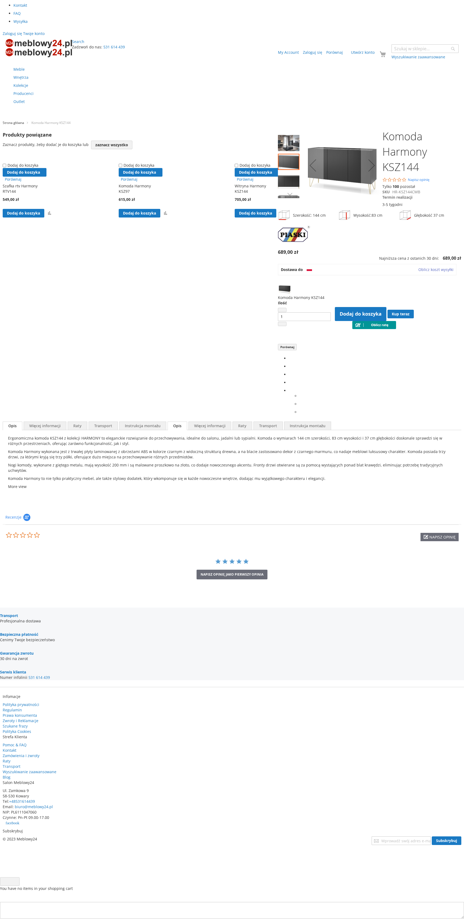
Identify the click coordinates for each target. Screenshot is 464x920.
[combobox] (425, 48)
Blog (6, 777)
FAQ (17, 13)
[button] (290, 141)
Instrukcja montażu (143, 425)
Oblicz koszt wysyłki (436, 269)
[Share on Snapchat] (300, 403)
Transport (103, 425)
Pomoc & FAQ (15, 744)
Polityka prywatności (21, 704)
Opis (12, 425)
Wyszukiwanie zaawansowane (29, 771)
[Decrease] (282, 310)
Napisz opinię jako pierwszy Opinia (232, 574)
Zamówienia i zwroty (21, 755)
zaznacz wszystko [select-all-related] (111, 144)
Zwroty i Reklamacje (20, 720)
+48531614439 (22, 801)
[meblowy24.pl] (38, 48)
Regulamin (12, 709)
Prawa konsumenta (20, 715)
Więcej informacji (45, 425)
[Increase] (282, 324)
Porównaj (287, 347)
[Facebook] (290, 358)
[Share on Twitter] (290, 366)
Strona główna (13, 122)
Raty (77, 425)
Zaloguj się (312, 52)
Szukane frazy (15, 726)
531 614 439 (114, 46)
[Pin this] (290, 382)
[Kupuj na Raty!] (374, 327)
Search (78, 41)
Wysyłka (20, 21)
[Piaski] (294, 244)
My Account (288, 52)
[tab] (12, 426)
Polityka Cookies (17, 731)
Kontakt (20, 5)
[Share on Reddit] (300, 412)
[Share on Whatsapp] (300, 395)
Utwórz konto (363, 52)
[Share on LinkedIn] (290, 374)
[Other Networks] (290, 390)
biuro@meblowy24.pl (34, 806)
